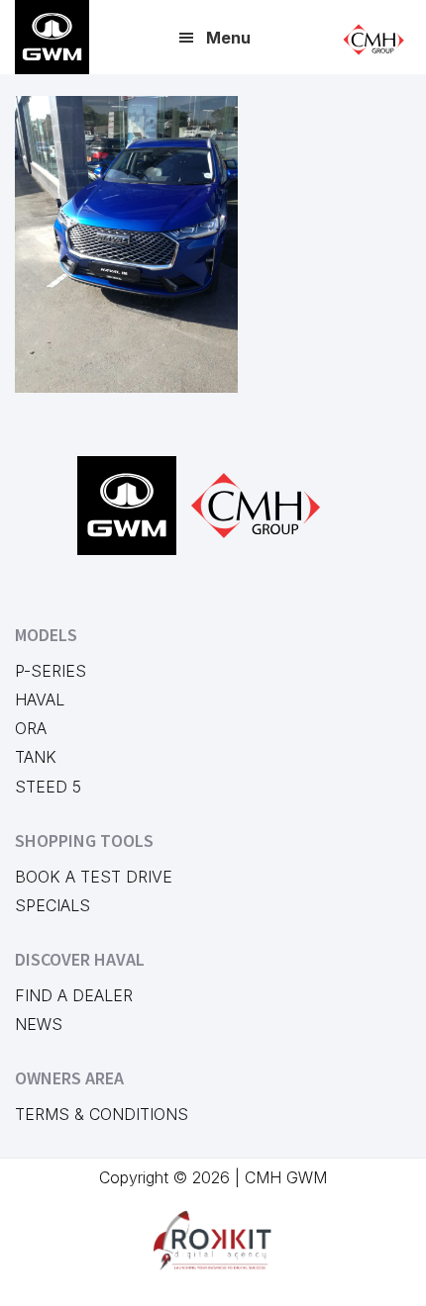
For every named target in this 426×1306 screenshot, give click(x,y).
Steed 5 (48, 786)
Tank (35, 757)
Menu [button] (228, 37)
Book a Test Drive (93, 876)
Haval (39, 699)
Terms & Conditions (101, 1114)
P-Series (50, 671)
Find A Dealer (74, 995)
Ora (31, 728)
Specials (52, 905)
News (38, 1024)
